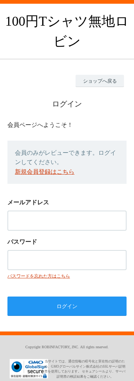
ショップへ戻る (100, 81)
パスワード (22, 241)
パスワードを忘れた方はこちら (38, 276)
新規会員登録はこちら (44, 172)
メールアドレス (28, 202)
